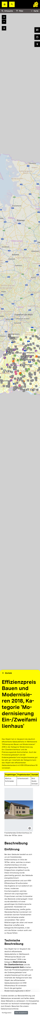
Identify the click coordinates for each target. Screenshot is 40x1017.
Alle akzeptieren (21, 1013)
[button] (12, 4)
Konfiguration (6, 1013)
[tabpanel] (20, 364)
